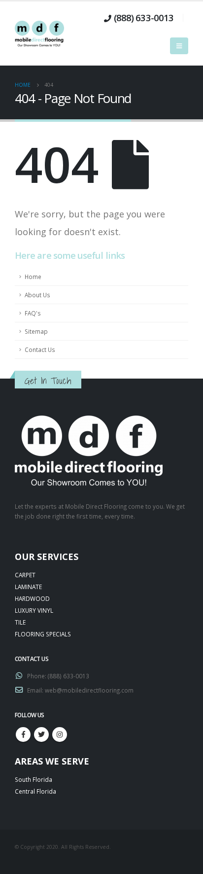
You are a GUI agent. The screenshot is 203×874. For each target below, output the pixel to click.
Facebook (23, 734)
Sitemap (36, 331)
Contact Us (40, 349)
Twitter (41, 734)
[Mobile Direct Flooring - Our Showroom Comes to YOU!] (39, 33)
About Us (37, 295)
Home (33, 276)
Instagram (59, 734)
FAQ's (33, 313)
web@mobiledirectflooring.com (89, 690)
